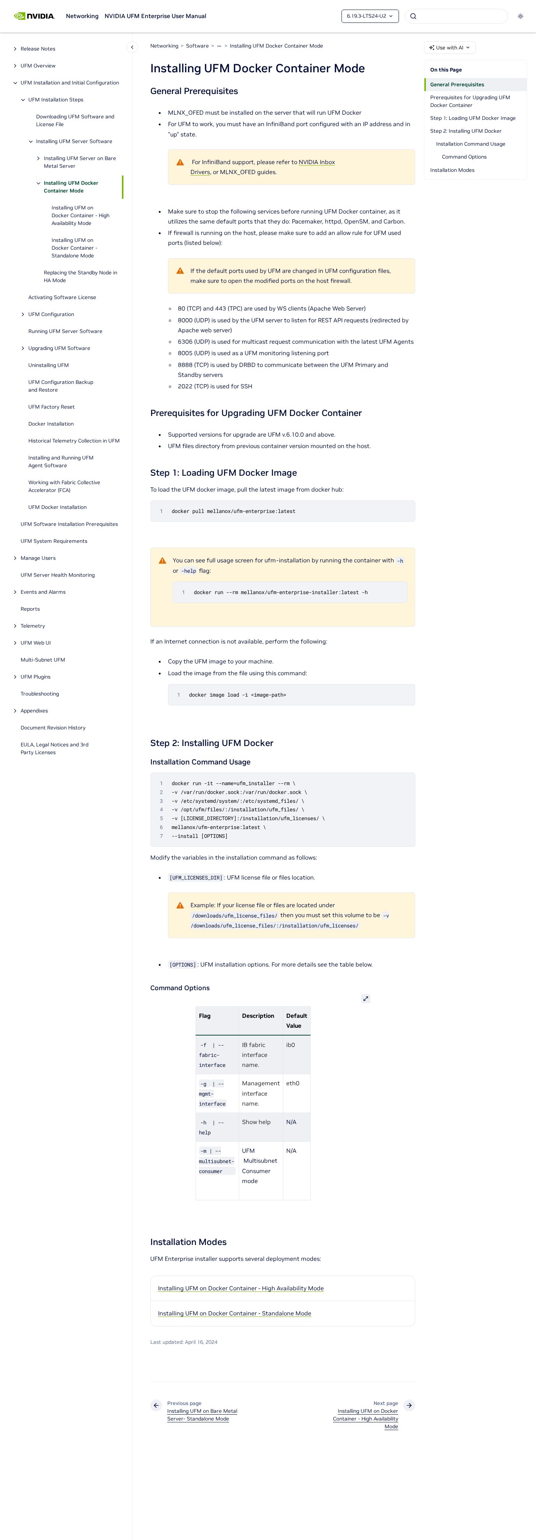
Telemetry (33, 626)
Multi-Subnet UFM (44, 660)
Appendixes (34, 711)
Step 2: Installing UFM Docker (466, 131)
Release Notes (38, 49)
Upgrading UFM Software (59, 348)
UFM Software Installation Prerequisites (69, 524)
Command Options (464, 156)
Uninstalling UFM (48, 365)
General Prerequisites (457, 84)
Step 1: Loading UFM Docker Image (473, 118)
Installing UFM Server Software (74, 141)
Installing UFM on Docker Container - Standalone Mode (74, 248)
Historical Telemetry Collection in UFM (74, 441)
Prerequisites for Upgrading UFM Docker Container (470, 101)
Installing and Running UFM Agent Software (61, 462)
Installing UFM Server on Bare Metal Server (80, 162)
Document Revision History (53, 728)
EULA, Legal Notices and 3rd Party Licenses (54, 749)
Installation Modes (452, 170)
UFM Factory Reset (51, 407)
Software (197, 45)
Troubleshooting (40, 694)
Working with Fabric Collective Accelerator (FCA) (64, 486)
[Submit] (413, 16)
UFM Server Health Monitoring (58, 575)
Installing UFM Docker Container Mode (71, 187)
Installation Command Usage (470, 144)
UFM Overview (38, 66)
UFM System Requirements (54, 541)
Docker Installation (51, 424)
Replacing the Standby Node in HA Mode (80, 277)
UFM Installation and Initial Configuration (70, 83)
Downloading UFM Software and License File (75, 121)
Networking (82, 16)
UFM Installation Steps (55, 100)
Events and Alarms (43, 592)
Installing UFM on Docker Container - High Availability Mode (80, 216)
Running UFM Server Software (65, 331)
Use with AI (449, 47)
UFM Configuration (51, 314)
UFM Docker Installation (57, 507)
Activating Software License (62, 297)
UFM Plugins (35, 677)
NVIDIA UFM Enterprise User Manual (155, 16)
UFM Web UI (36, 643)
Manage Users (38, 558)
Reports (30, 609)
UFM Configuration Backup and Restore (60, 386)
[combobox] (456, 16)
